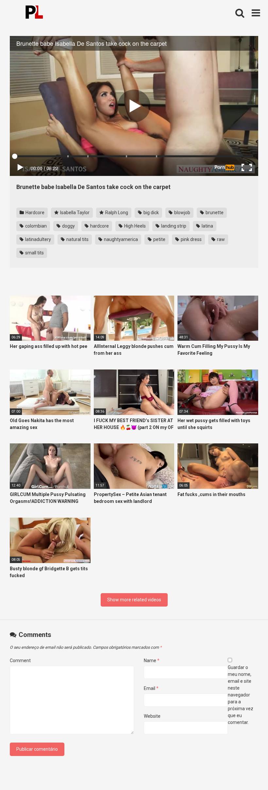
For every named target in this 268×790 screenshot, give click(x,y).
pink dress (191, 239)
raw (220, 239)
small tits (34, 252)
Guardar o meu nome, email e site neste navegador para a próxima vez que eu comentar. (240, 695)
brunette (214, 212)
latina (207, 226)
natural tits (77, 239)
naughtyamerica (120, 239)
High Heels (134, 226)
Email (151, 688)
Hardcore (34, 212)
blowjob (181, 212)
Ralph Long (116, 212)
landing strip (173, 226)
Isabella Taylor (74, 212)
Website (152, 716)
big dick (150, 212)
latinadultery (37, 239)
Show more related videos (134, 599)
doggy (68, 226)
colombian (35, 226)
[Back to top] (246, 770)
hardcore (99, 226)
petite (158, 239)
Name (151, 660)
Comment (20, 660)
